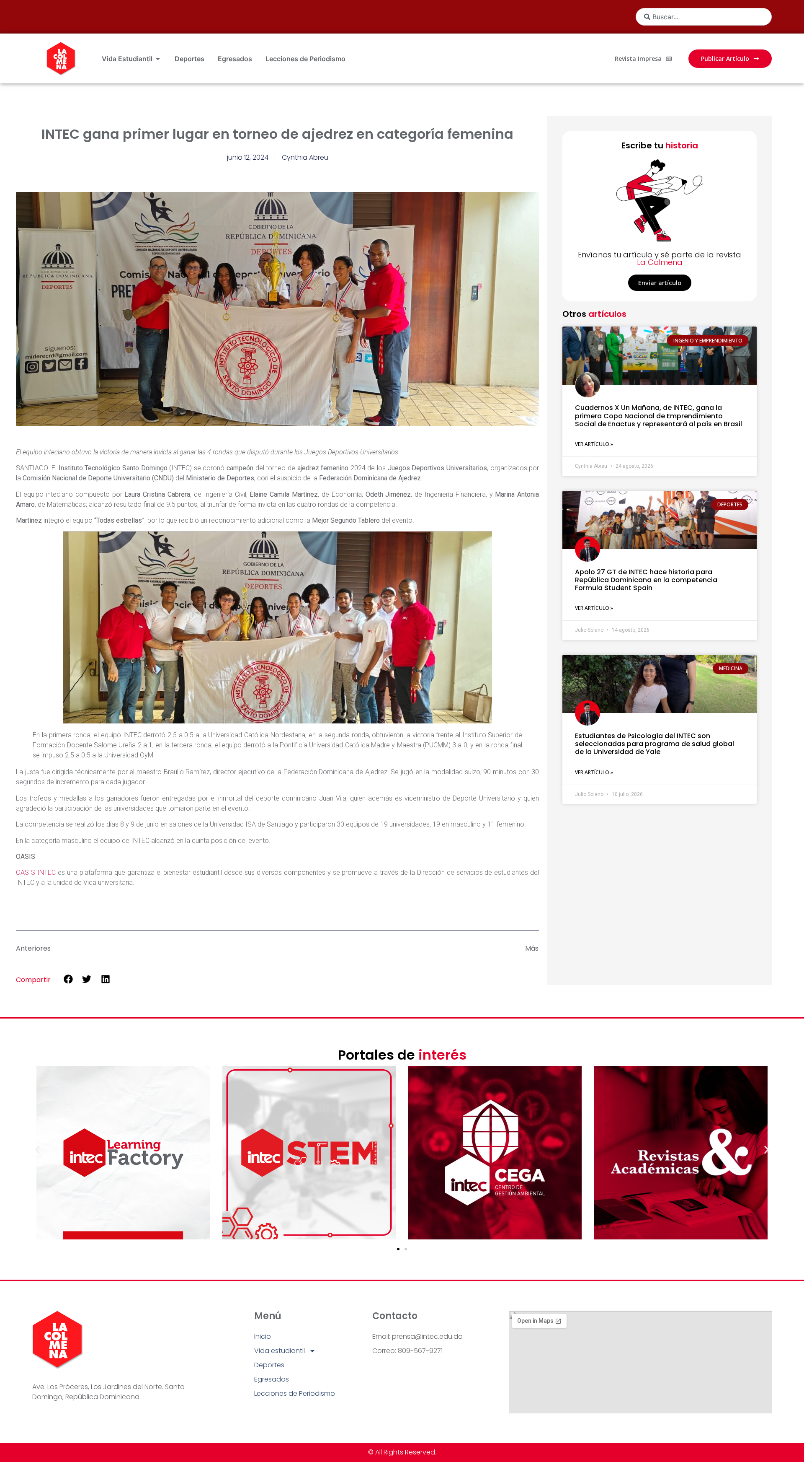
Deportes (269, 1365)
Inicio (262, 1336)
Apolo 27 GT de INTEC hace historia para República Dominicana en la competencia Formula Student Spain (646, 580)
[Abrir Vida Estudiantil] (158, 59)
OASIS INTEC (36, 872)
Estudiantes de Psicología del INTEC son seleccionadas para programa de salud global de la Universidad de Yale (654, 744)
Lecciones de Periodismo (294, 1393)
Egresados (271, 1379)
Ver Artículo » (594, 444)
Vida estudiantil (279, 1351)
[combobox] (704, 17)
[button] (68, 979)
